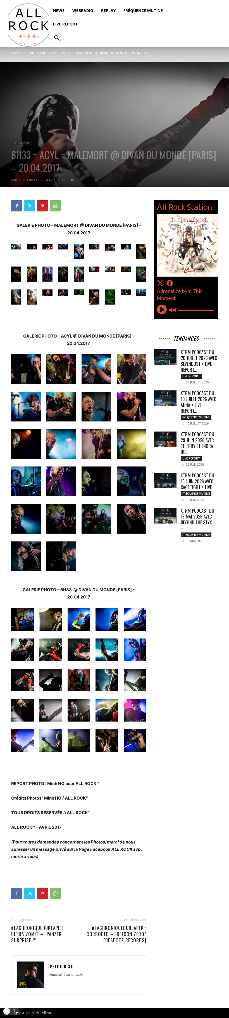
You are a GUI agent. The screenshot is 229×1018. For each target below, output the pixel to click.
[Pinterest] (42, 205)
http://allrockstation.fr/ (66, 975)
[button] (11, 1011)
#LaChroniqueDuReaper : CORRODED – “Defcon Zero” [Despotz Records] (116, 934)
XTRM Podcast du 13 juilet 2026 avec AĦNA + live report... (198, 402)
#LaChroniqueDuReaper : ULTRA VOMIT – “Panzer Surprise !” (38, 934)
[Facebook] (16, 205)
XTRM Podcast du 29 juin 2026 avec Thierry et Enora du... (197, 443)
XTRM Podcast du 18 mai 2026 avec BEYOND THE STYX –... (197, 519)
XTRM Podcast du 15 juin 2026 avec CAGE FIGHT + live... (197, 481)
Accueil (16, 53)
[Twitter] (29, 205)
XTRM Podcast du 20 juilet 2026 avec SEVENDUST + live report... (199, 361)
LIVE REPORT (37, 53)
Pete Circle (27, 180)
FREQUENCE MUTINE (196, 417)
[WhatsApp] (55, 205)
